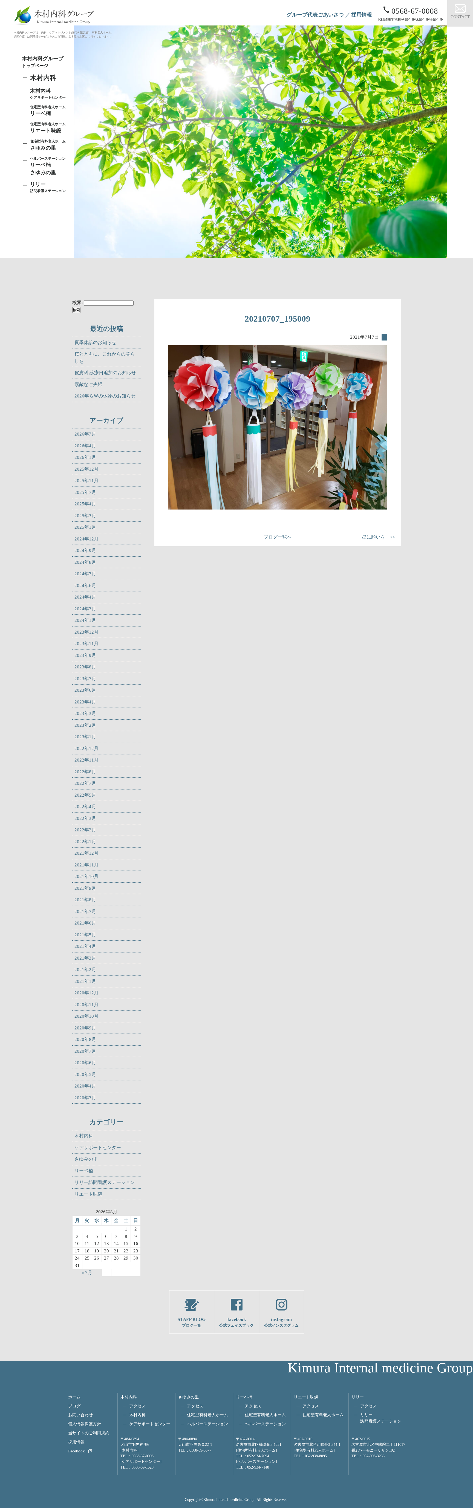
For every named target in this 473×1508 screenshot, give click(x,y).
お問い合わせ (80, 1414)
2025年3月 (85, 515)
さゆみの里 (86, 1159)
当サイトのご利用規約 (88, 1432)
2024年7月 (85, 573)
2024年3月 (85, 608)
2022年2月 (85, 829)
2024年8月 (85, 562)
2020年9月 (85, 1028)
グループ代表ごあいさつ (315, 15)
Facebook (76, 1451)
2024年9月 (85, 550)
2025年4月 (85, 504)
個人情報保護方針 (84, 1423)
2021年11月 (86, 865)
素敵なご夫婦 (88, 384)
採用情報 (361, 15)
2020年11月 (86, 1004)
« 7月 (87, 1272)
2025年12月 (86, 469)
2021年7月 (85, 911)
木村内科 (83, 1135)
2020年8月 (85, 1039)
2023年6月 (85, 690)
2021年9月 (85, 888)
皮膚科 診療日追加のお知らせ (105, 372)
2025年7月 (85, 492)
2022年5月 (85, 795)
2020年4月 (85, 1086)
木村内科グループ (43, 62)
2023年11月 (86, 643)
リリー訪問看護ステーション (104, 1182)
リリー (357, 1397)
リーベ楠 (48, 110)
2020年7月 (85, 1051)
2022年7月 (85, 783)
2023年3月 (85, 713)
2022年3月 (85, 818)
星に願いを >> (378, 537)
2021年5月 (85, 934)
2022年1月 (85, 841)
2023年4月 (85, 702)
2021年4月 (85, 946)
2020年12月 (86, 992)
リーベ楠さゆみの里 (48, 166)
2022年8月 (85, 771)
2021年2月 (85, 969)
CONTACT (460, 16)
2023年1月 (85, 736)
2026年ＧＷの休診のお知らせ (104, 396)
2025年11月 (86, 480)
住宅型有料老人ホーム (207, 1414)
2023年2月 (85, 725)
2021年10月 (86, 876)
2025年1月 (85, 527)
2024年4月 (85, 597)
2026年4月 (85, 445)
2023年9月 (85, 655)
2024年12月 (86, 539)
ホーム (74, 1397)
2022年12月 (86, 748)
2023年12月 (86, 632)
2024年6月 (85, 585)
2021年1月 (85, 981)
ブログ (74, 1406)
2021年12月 (86, 853)
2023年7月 (85, 678)
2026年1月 (85, 457)
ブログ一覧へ (278, 537)
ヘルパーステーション (207, 1423)
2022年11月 (86, 760)
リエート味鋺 (48, 127)
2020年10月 (86, 1016)
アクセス (137, 1406)
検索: (77, 302)
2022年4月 (85, 806)
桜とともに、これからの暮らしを (104, 357)
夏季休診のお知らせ (95, 342)
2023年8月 (85, 666)
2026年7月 (85, 434)
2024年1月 (85, 620)
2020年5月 (85, 1074)
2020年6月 (85, 1062)
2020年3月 (85, 1097)
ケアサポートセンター (97, 1147)
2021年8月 (85, 899)
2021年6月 (85, 923)
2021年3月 (85, 958)
